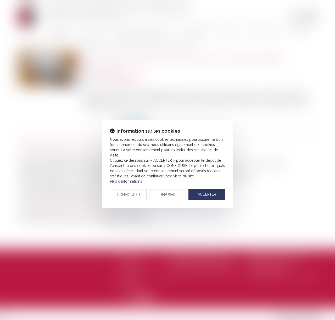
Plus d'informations (126, 181)
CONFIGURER (128, 195)
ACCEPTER (207, 194)
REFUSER (167, 195)
